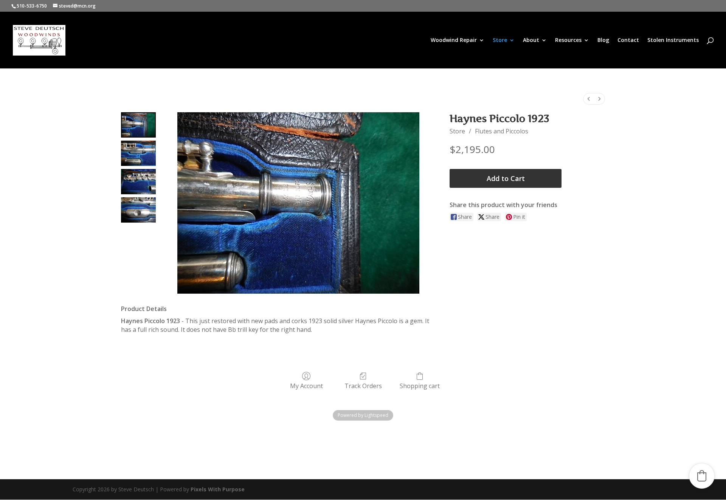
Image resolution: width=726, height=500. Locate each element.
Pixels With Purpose (218, 489)
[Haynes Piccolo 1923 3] (138, 210)
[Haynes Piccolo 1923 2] (138, 181)
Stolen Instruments (673, 40)
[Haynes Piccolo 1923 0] (138, 125)
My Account (306, 386)
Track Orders (363, 386)
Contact (628, 40)
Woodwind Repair (454, 40)
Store (500, 40)
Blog (603, 40)
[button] (702, 476)
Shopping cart (420, 386)
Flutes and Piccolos (501, 131)
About (531, 40)
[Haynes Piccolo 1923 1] (138, 153)
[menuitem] (588, 98)
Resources (568, 40)
